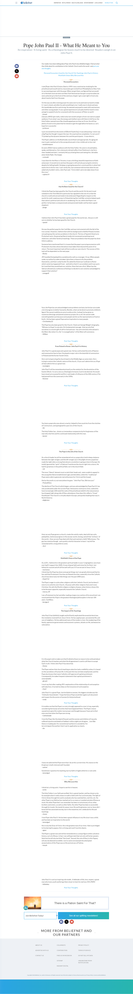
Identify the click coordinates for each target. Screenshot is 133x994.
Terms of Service (84, 950)
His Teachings (79, 73)
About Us (38, 945)
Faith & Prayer (66, 3)
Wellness (77, 3)
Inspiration (57, 3)
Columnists (61, 945)
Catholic (66, 37)
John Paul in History (91, 73)
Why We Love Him (77, 75)
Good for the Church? (66, 73)
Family (99, 3)
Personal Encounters (51, 73)
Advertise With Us (42, 950)
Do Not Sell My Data (85, 955)
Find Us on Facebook (64, 955)
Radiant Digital (62, 966)
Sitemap (60, 960)
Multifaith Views (64, 75)
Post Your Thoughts (71, 181)
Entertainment (89, 3)
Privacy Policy (83, 945)
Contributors (62, 950)
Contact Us (39, 955)
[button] (116, 3)
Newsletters (109, 3)
